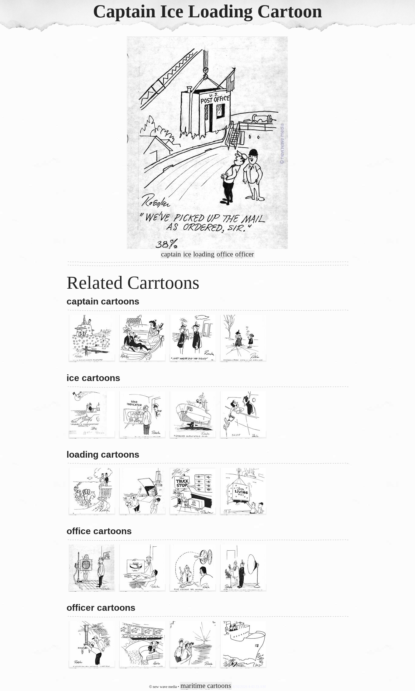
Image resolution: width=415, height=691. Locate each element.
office (225, 254)
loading (203, 254)
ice (187, 254)
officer (244, 254)
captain (171, 254)
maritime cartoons (205, 685)
